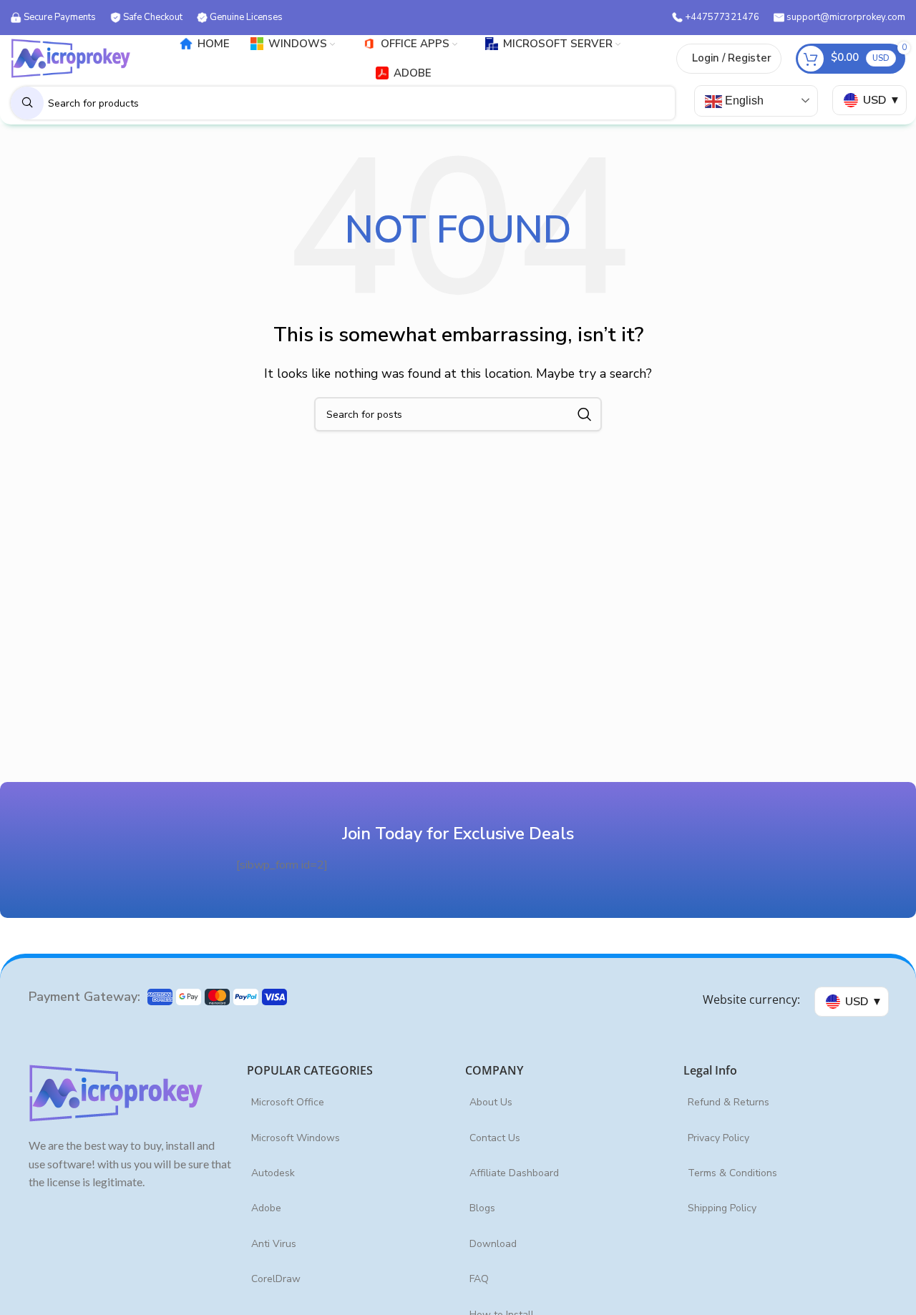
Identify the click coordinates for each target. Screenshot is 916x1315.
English (743, 100)
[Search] (584, 414)
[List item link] (349, 1102)
